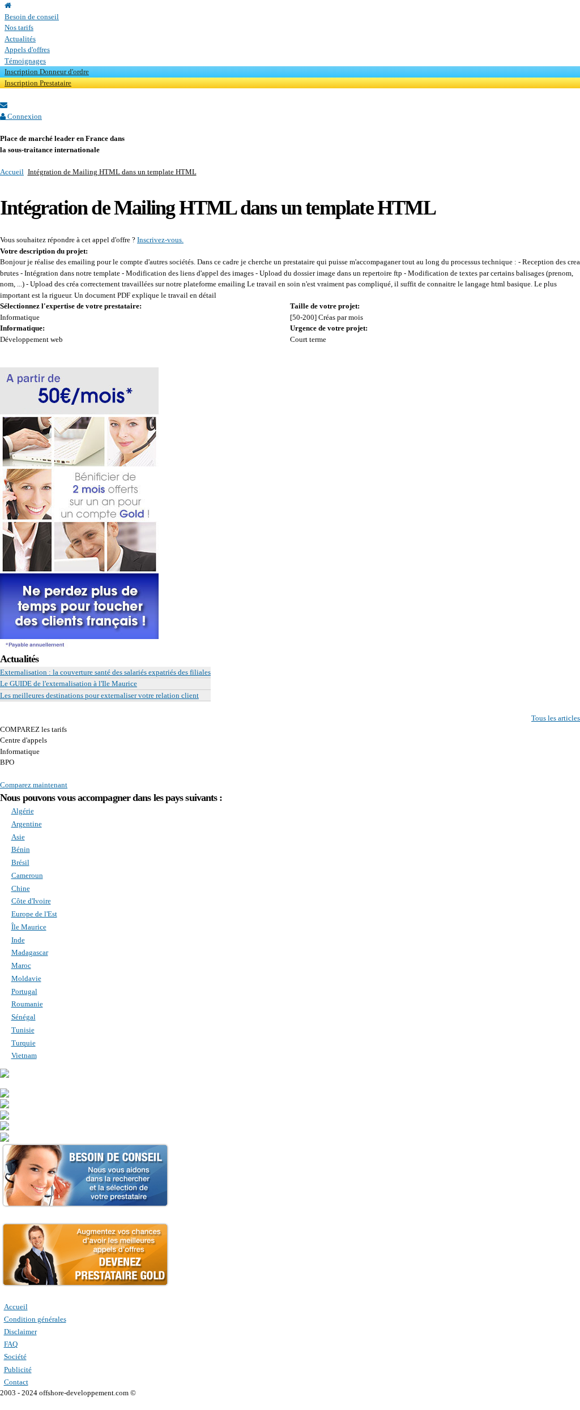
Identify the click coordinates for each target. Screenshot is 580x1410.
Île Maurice (28, 927)
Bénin (20, 849)
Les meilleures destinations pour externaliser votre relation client (99, 695)
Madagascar (29, 952)
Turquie (23, 1043)
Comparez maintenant (33, 785)
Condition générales (35, 1319)
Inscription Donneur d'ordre (47, 71)
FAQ (11, 1344)
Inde (18, 940)
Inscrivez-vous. (160, 239)
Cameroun (27, 875)
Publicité (18, 1369)
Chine (20, 888)
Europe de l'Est (34, 914)
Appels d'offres (27, 49)
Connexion (24, 116)
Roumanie (27, 1004)
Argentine (26, 824)
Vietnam (24, 1055)
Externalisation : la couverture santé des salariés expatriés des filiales (105, 672)
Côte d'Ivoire (31, 901)
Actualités (20, 39)
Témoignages (25, 61)
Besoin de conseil (32, 16)
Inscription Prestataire (38, 83)
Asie (18, 837)
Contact (16, 1382)
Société (15, 1356)
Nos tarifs (19, 27)
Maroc (21, 965)
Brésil (20, 862)
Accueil (12, 172)
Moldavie (26, 978)
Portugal (24, 991)
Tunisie (23, 1030)
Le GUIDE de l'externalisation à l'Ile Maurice (68, 683)
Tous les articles (555, 718)
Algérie (22, 811)
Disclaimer (20, 1331)
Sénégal (23, 1017)
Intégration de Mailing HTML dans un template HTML (112, 172)
